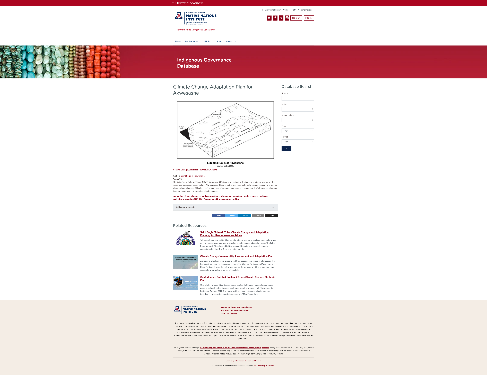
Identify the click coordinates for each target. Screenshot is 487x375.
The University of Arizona (263, 365)
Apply (286, 149)
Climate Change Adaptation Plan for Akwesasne (195, 170)
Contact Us (231, 41)
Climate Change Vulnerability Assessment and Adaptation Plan (236, 256)
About (219, 41)
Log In (308, 18)
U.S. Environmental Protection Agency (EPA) (219, 199)
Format (285, 137)
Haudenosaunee (250, 196)
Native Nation (288, 115)
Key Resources (191, 41)
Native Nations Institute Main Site (236, 307)
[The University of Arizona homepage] (190, 3)
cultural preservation (208, 196)
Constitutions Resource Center (275, 10)
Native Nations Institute (302, 10)
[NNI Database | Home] (195, 21)
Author (285, 104)
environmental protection (230, 196)
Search (285, 93)
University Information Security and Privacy (243, 361)
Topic (284, 126)
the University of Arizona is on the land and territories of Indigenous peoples (234, 347)
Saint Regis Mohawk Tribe (193, 176)
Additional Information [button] (186, 207)
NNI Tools (208, 41)
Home (178, 41)
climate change (191, 196)
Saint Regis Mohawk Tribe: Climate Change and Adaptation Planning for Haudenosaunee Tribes (234, 234)
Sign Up (296, 18)
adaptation (178, 196)
